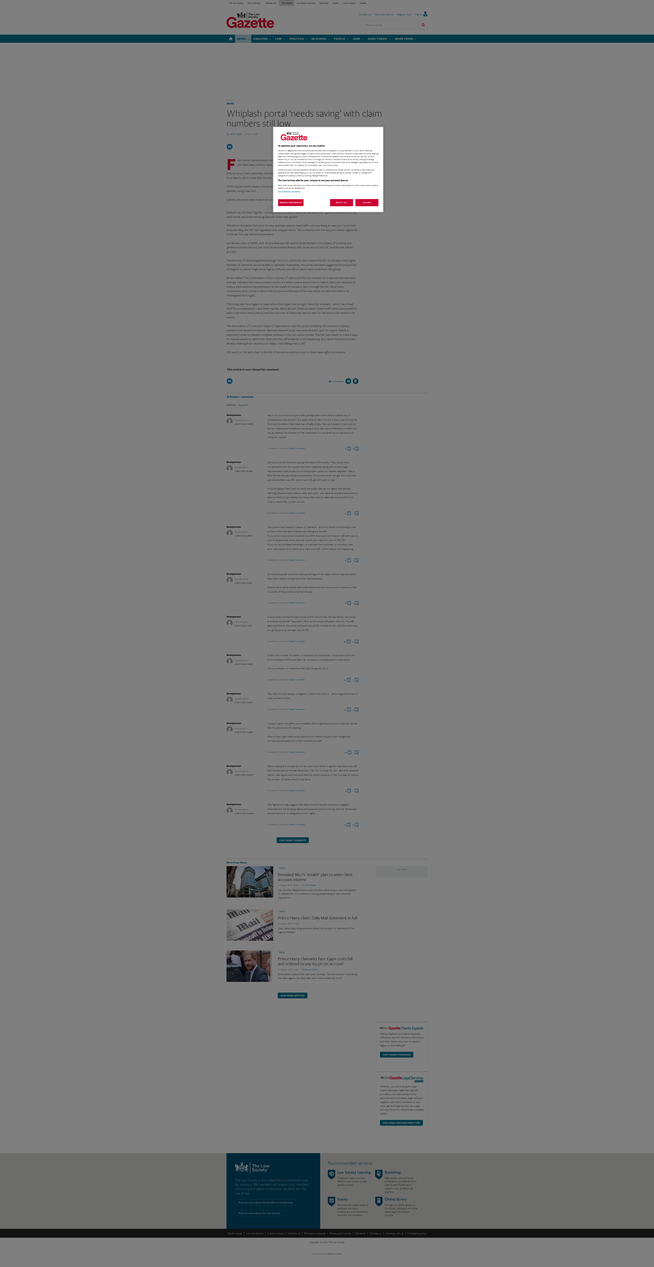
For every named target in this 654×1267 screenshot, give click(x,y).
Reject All (341, 202)
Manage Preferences (291, 202)
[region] (328, 169)
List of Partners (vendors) (289, 191)
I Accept (367, 202)
